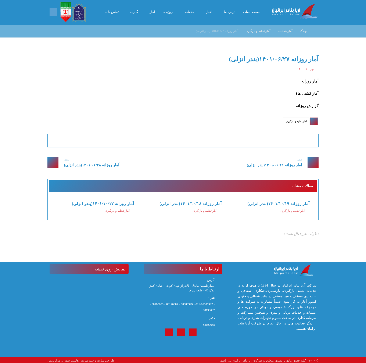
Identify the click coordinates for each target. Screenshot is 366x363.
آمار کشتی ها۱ (307, 93)
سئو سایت (87, 360)
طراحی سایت (105, 360)
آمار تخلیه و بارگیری (296, 121)
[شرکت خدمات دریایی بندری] (295, 11)
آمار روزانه (310, 81)
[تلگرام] (181, 332)
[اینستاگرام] (193, 332)
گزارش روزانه (307, 106)
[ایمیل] (169, 332)
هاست (75, 360)
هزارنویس (53, 360)
